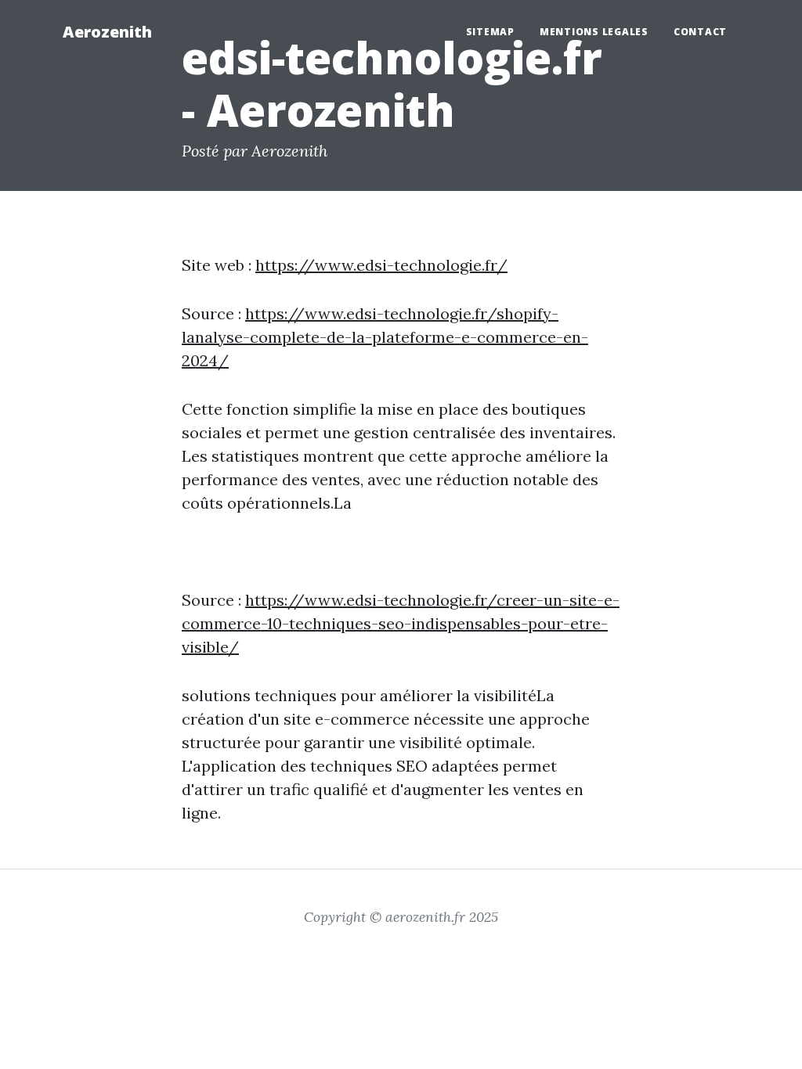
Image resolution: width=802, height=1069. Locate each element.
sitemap (490, 31)
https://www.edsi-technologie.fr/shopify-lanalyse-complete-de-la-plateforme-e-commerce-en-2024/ (385, 337)
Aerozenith (107, 31)
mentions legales (594, 31)
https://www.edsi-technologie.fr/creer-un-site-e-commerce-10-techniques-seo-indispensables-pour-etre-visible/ (401, 623)
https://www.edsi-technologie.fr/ (381, 265)
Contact (700, 31)
